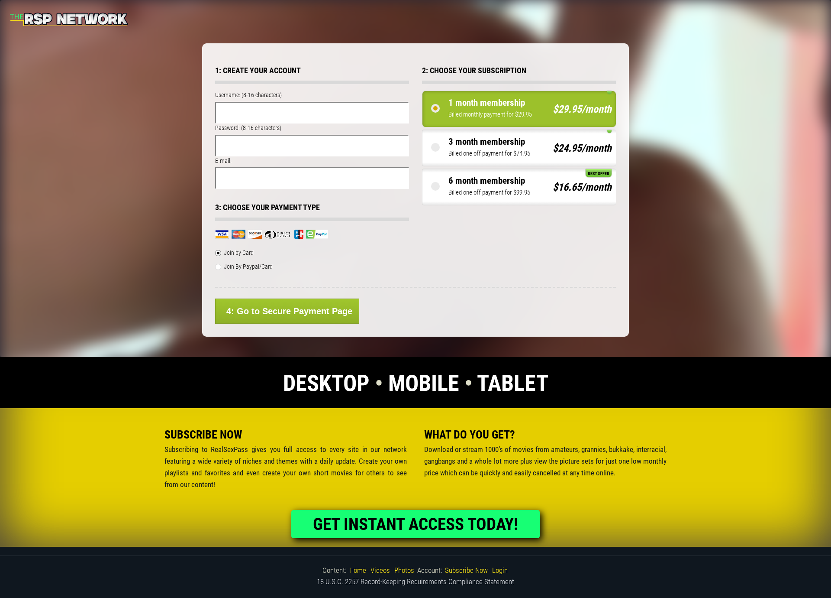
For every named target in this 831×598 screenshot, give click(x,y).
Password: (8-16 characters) (248, 127)
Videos (380, 570)
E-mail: (223, 160)
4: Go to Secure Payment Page (289, 311)
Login (500, 570)
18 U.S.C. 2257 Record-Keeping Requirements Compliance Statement (415, 581)
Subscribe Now (466, 570)
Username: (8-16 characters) (248, 94)
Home (357, 570)
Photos (404, 570)
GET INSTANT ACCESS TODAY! (415, 524)
